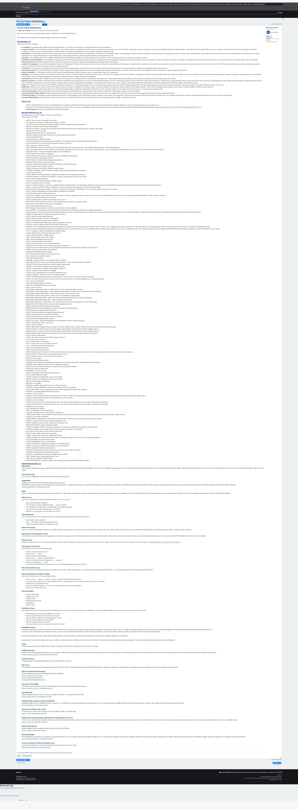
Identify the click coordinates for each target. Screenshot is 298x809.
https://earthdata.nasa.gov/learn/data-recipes (164, 542)
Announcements (26, 755)
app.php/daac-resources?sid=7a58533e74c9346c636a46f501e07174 (178, 107)
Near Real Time (32, 688)
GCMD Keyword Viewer (35, 654)
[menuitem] (243, 772)
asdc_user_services (272, 27)
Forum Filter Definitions (30, 21)
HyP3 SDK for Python (34, 675)
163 (271, 36)
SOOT (29, 713)
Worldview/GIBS (32, 739)
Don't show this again (21, 19)
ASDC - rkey (28, 752)
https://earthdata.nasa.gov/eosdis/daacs (144, 105)
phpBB (266, 776)
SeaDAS (30, 705)
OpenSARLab (31, 697)
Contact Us (279, 775)
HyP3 (29, 680)
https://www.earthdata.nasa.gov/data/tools (36, 747)
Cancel (21, 800)
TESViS (29, 722)
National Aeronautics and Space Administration (26, 779)
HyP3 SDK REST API (34, 678)
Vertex (29, 730)
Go (26, 800)
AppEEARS (31, 487)
